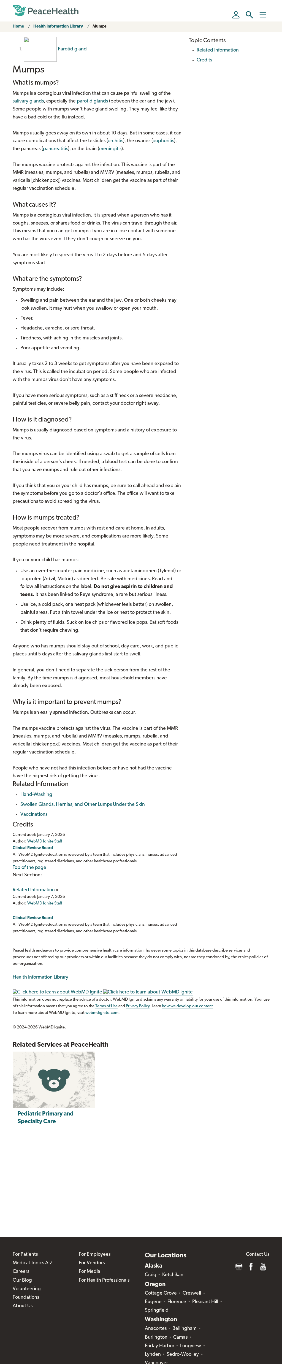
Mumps (100, 27)
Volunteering (27, 1289)
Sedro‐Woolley (183, 1354)
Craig (150, 1275)
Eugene (153, 1302)
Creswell (192, 1293)
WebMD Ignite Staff (44, 903)
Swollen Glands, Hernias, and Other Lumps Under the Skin (82, 804)
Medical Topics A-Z (33, 1263)
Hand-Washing (36, 794)
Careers (21, 1271)
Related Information (34, 890)
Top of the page (29, 867)
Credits (204, 60)
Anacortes (156, 1328)
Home (18, 27)
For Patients (25, 1254)
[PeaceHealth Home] (46, 10)
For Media (89, 1271)
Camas (180, 1337)
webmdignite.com (101, 1013)
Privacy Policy (138, 1006)
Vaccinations (33, 814)
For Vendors (92, 1263)
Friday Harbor (159, 1346)
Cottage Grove (161, 1293)
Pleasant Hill (205, 1302)
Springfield (157, 1310)
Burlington (156, 1337)
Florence (176, 1302)
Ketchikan (172, 1275)
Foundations (26, 1297)
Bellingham (184, 1328)
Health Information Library (58, 27)
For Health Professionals (104, 1280)
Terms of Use (106, 1006)
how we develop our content (187, 1006)
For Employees (94, 1254)
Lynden (153, 1354)
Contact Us (257, 1254)
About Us (22, 1306)
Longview (190, 1346)
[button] (249, 14)
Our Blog (22, 1280)
